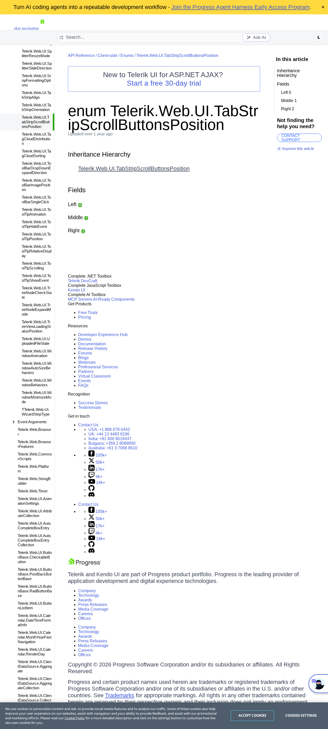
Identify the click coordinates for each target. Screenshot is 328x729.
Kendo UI (76, 290)
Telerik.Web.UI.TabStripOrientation (36, 107)
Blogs (83, 358)
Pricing (84, 317)
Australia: (112, 448)
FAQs (83, 385)
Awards (85, 600)
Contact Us (88, 425)
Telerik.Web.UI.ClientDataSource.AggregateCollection (35, 683)
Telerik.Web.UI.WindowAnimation (37, 353)
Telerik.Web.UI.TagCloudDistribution (36, 139)
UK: (108, 434)
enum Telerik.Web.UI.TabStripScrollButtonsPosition (163, 117)
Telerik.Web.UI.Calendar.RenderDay (34, 651)
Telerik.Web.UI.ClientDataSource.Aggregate (35, 666)
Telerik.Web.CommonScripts (35, 456)
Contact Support (290, 138)
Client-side (107, 55)
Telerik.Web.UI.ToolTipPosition (36, 236)
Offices (84, 618)
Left (74, 204)
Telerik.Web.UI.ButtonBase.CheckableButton (35, 557)
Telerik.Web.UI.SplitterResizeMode (37, 53)
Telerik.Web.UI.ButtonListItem (35, 605)
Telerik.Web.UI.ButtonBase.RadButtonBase (35, 591)
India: (109, 439)
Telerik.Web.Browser (34, 431)
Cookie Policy (75, 718)
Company (87, 591)
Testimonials (89, 407)
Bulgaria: (112, 443)
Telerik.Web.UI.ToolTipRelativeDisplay (37, 251)
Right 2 (287, 109)
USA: (109, 429)
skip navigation (26, 28)
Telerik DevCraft (82, 281)
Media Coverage (93, 609)
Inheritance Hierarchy (99, 154)
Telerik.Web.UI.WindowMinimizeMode (37, 397)
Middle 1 (289, 100)
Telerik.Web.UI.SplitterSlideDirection (37, 65)
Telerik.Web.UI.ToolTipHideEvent (36, 224)
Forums (85, 353)
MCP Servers (80, 299)
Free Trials (88, 312)
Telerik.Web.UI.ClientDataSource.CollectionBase (35, 700)
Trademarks (119, 695)
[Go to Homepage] (42, 28)
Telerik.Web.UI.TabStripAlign (36, 94)
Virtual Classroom (94, 376)
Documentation (92, 344)
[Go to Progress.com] (84, 564)
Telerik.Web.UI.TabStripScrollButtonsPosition (36, 122)
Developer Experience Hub (103, 334)
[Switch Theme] (319, 37)
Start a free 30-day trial (164, 83)
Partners (86, 371)
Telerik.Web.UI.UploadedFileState (36, 341)
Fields (77, 190)
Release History (92, 348)
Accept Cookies (252, 715)
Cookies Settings (301, 715)
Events (84, 381)
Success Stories (93, 403)
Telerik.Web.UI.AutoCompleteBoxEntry (34, 525)
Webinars (87, 362)
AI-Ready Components (114, 299)
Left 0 (286, 92)
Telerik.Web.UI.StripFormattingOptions (36, 80)
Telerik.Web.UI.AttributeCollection (35, 513)
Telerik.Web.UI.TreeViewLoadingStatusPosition (36, 326)
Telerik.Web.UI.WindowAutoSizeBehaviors (37, 368)
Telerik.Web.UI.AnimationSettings (35, 501)
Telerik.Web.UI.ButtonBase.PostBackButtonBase (35, 574)
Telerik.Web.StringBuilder (34, 481)
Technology (88, 595)
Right (76, 230)
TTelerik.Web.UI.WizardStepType (35, 411)
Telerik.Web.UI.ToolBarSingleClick (36, 199)
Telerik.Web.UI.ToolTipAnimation (36, 211)
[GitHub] (91, 490)
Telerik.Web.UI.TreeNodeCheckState (37, 292)
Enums (126, 55)
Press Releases (92, 604)
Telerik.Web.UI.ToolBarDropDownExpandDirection (36, 168)
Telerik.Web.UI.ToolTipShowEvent (36, 278)
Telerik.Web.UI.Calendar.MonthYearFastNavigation (35, 637)
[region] (164, 715)
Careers (85, 614)
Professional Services (98, 367)
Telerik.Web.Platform (33, 468)
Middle (77, 217)
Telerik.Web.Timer (33, 491)
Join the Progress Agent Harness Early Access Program (240, 7)
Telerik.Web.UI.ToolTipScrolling (36, 265)
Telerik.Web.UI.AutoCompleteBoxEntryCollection (34, 540)
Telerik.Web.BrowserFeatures (34, 444)
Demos (84, 339)
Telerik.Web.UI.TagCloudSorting (36, 153)
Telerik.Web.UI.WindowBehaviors (37, 382)
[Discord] (91, 495)
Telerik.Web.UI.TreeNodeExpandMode (36, 309)
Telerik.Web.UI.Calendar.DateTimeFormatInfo (34, 620)
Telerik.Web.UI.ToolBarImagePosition (36, 185)
